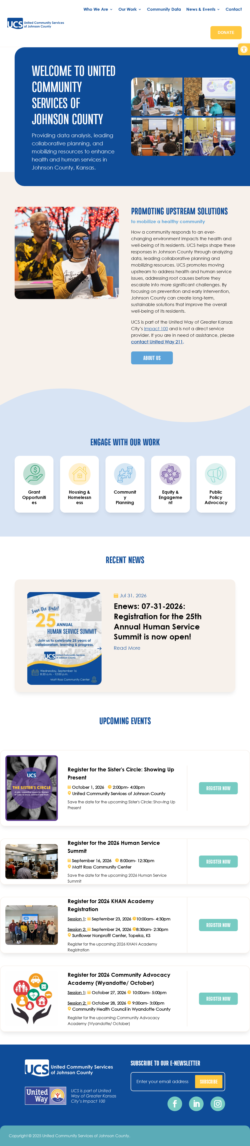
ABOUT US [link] (152, 357)
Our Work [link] (127, 9)
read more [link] (127, 648)
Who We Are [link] (95, 9)
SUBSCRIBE (209, 1081)
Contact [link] (234, 9)
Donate (226, 32)
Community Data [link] (164, 9)
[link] (244, 49)
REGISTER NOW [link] (218, 788)
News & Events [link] (200, 9)
